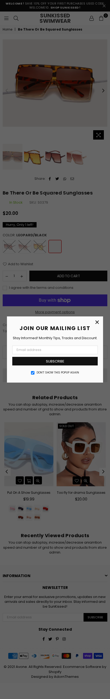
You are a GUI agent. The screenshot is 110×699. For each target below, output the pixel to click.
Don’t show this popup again (58, 373)
